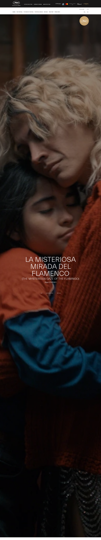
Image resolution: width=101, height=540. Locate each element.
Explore (46, 11)
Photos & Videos (39, 11)
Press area (57, 11)
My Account (82, 9)
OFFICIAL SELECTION (28, 4)
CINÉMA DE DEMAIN (38, 4)
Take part (51, 11)
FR (86, 9)
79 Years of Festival (29, 11)
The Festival (19, 11)
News (14, 11)
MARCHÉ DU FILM (46, 4)
